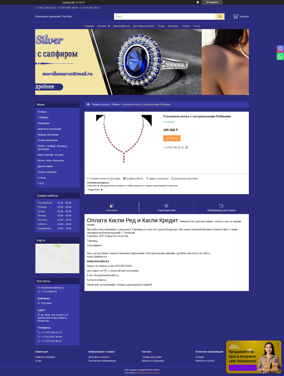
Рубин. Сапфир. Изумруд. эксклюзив (53, 147)
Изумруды (43, 123)
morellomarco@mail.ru (52, 287)
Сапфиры (43, 117)
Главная (89, 25)
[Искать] (220, 16)
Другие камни (45, 166)
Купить (173, 138)
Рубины (116, 104)
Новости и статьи (204, 360)
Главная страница (45, 357)
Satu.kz (156, 370)
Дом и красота (121, 25)
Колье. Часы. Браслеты (51, 160)
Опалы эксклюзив (48, 140)
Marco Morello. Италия (50, 154)
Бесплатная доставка (186, 178)
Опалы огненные (47, 171)
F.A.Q (196, 25)
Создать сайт (68, 2)
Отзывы (199, 357)
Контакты (173, 25)
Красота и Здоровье (153, 360)
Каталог (101, 25)
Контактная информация (102, 360)
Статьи (186, 25)
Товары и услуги (100, 104)
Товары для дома (152, 357)
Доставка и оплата (143, 25)
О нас (161, 25)
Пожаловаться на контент (148, 373)
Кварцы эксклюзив (48, 134)
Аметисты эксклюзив (49, 128)
